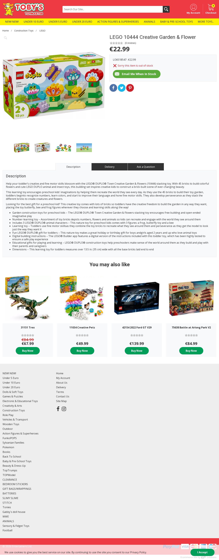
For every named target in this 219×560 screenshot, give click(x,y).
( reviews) (130, 42)
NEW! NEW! (9, 373)
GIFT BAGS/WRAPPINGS (17, 489)
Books (6, 452)
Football (7, 530)
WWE (6, 516)
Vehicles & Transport (15, 419)
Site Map (61, 401)
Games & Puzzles (13, 396)
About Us (61, 382)
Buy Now (27, 350)
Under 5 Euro (11, 378)
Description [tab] (73, 167)
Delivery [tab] (109, 167)
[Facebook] (58, 408)
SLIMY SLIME (10, 498)
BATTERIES (9, 493)
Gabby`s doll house (14, 512)
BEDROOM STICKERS (15, 484)
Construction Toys (24, 30)
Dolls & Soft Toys (13, 392)
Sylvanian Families (13, 442)
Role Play (8, 415)
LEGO (42, 30)
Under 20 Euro (11, 387)
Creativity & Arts (12, 405)
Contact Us (62, 396)
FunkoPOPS (10, 438)
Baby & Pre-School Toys (17, 461)
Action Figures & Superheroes (20, 433)
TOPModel (9, 475)
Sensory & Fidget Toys (16, 526)
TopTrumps (10, 470)
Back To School (12, 456)
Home (5, 30)
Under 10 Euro (11, 382)
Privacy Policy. (138, 552)
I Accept (202, 552)
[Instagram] (64, 408)
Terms (60, 392)
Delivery (61, 387)
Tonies (7, 507)
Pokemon (8, 447)
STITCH (7, 503)
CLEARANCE (10, 479)
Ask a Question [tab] (146, 167)
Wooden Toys (11, 424)
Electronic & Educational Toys (20, 401)
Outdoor (8, 429)
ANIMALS (8, 521)
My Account (63, 378)
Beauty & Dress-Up (14, 465)
